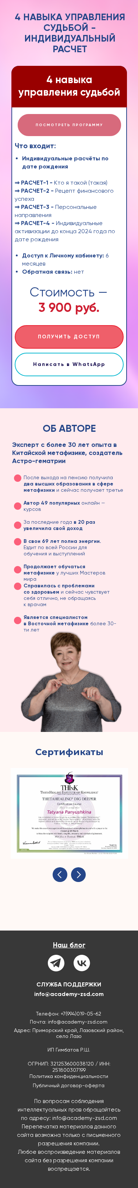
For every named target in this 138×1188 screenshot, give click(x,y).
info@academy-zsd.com (69, 993)
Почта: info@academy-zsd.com (68, 1022)
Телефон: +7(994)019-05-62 (68, 1014)
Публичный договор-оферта (69, 1085)
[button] (69, 125)
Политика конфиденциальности (68, 1076)
